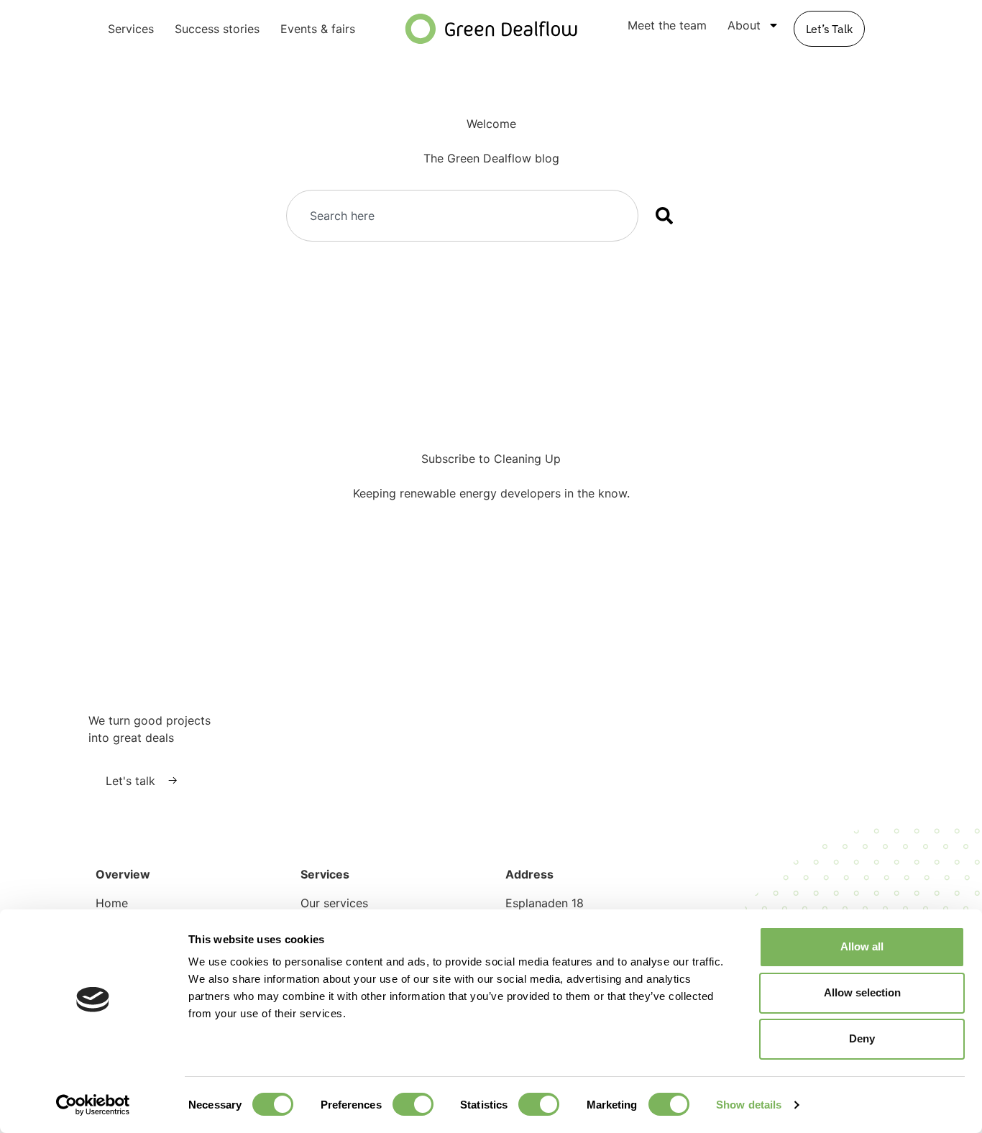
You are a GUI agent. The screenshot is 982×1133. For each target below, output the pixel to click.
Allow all (862, 946)
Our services (334, 903)
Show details (748, 1104)
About (744, 25)
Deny (862, 1038)
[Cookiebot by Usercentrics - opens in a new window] (93, 1105)
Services (131, 29)
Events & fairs (317, 29)
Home (112, 903)
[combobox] (462, 216)
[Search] (667, 216)
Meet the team (667, 25)
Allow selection (862, 992)
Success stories (217, 29)
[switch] (413, 1104)
